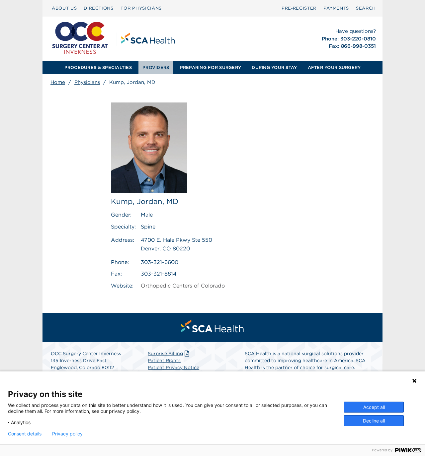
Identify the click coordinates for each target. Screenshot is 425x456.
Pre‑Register (299, 8)
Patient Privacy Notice (173, 367)
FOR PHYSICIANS (141, 8)
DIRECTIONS (99, 8)
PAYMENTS (336, 8)
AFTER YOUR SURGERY (334, 67)
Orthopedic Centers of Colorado (183, 286)
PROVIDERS (155, 67)
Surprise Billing (165, 353)
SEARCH (366, 8)
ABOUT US (64, 8)
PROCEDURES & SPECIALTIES (98, 67)
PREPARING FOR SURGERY (210, 67)
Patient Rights (164, 360)
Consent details (25, 433)
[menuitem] (64, 8)
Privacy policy (67, 433)
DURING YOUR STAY (274, 67)
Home (57, 82)
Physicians (87, 82)
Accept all (374, 407)
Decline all (374, 420)
